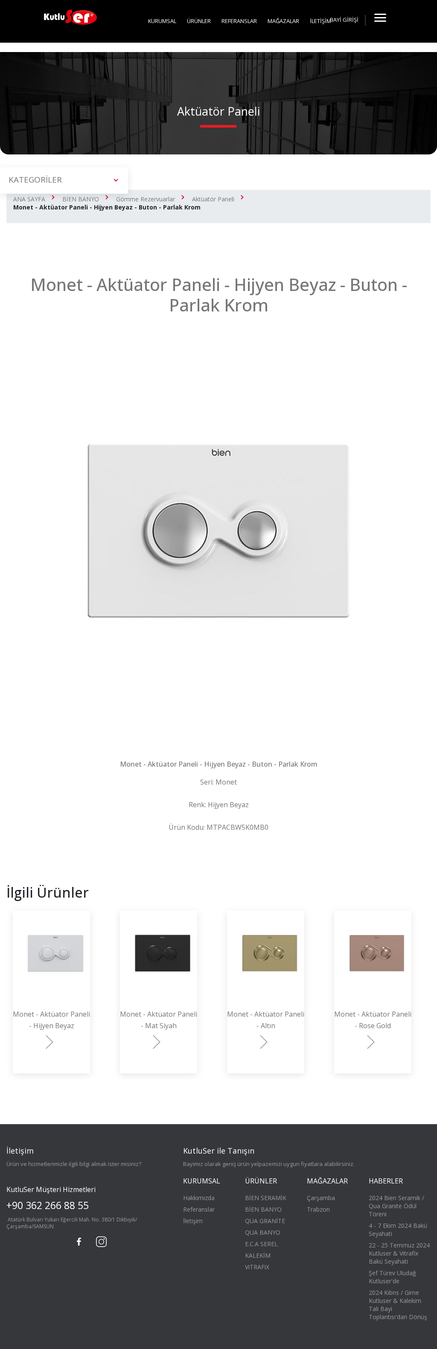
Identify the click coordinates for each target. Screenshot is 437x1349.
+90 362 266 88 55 (47, 1205)
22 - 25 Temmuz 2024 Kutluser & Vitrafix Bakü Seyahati (399, 1253)
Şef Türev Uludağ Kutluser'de (392, 1277)
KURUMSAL (162, 21)
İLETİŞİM (320, 21)
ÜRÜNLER (199, 21)
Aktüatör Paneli (213, 199)
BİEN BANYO (80, 199)
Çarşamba (321, 1198)
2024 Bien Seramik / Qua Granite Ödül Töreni (396, 1206)
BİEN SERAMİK (265, 1198)
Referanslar (199, 1209)
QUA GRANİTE (265, 1221)
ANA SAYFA (29, 199)
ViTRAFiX (257, 1267)
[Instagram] (100, 1240)
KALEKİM (258, 1255)
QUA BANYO (262, 1232)
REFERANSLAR (239, 21)
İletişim (193, 1221)
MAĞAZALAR (283, 21)
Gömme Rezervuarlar (145, 199)
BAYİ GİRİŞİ (344, 19)
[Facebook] (79, 1242)
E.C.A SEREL (261, 1244)
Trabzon (318, 1209)
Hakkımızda (199, 1198)
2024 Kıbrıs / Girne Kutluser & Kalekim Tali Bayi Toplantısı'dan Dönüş (398, 1304)
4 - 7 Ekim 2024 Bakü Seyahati (398, 1229)
